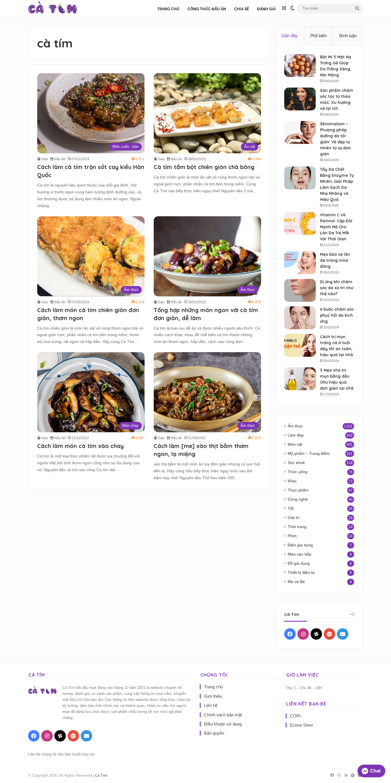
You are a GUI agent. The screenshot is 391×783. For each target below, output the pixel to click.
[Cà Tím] (52, 8)
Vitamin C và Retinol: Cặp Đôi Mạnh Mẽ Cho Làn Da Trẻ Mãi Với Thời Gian (336, 226)
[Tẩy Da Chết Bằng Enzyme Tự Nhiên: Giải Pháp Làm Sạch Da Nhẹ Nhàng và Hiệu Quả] (300, 177)
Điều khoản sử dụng (223, 723)
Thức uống (297, 472)
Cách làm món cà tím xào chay (80, 445)
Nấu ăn (59, 159)
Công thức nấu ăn (206, 8)
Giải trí (294, 518)
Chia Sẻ (241, 8)
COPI (295, 715)
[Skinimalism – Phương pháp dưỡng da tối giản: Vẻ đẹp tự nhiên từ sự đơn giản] (300, 132)
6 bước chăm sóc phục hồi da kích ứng (337, 315)
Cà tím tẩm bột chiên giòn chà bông (204, 167)
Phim (292, 536)
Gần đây (290, 35)
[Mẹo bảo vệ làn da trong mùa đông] (300, 262)
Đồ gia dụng (299, 563)
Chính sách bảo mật (223, 714)
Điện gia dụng (300, 545)
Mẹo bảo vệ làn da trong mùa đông (335, 260)
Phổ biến (318, 35)
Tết (291, 508)
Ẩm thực (295, 426)
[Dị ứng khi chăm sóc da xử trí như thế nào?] (300, 290)
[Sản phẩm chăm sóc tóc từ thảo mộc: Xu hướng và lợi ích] (300, 99)
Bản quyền (214, 733)
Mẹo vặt (295, 444)
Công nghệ (298, 499)
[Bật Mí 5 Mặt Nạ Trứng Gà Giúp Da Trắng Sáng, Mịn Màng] (300, 65)
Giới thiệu (213, 696)
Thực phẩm (298, 490)
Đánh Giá (266, 8)
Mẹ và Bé (296, 582)
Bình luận (348, 35)
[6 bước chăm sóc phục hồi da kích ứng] (300, 317)
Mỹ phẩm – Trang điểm (309, 453)
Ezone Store (301, 725)
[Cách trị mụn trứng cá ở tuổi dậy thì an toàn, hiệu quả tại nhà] (300, 345)
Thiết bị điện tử (301, 572)
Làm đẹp (296, 435)
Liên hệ (211, 705)
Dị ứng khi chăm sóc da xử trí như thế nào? (336, 287)
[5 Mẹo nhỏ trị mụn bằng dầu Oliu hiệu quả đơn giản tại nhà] (300, 378)
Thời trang (297, 527)
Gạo (45, 159)
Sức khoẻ (296, 463)
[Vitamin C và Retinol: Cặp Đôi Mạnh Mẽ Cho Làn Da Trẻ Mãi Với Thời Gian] (300, 223)
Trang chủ (168, 8)
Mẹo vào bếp (299, 554)
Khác (292, 481)
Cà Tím (101, 775)
